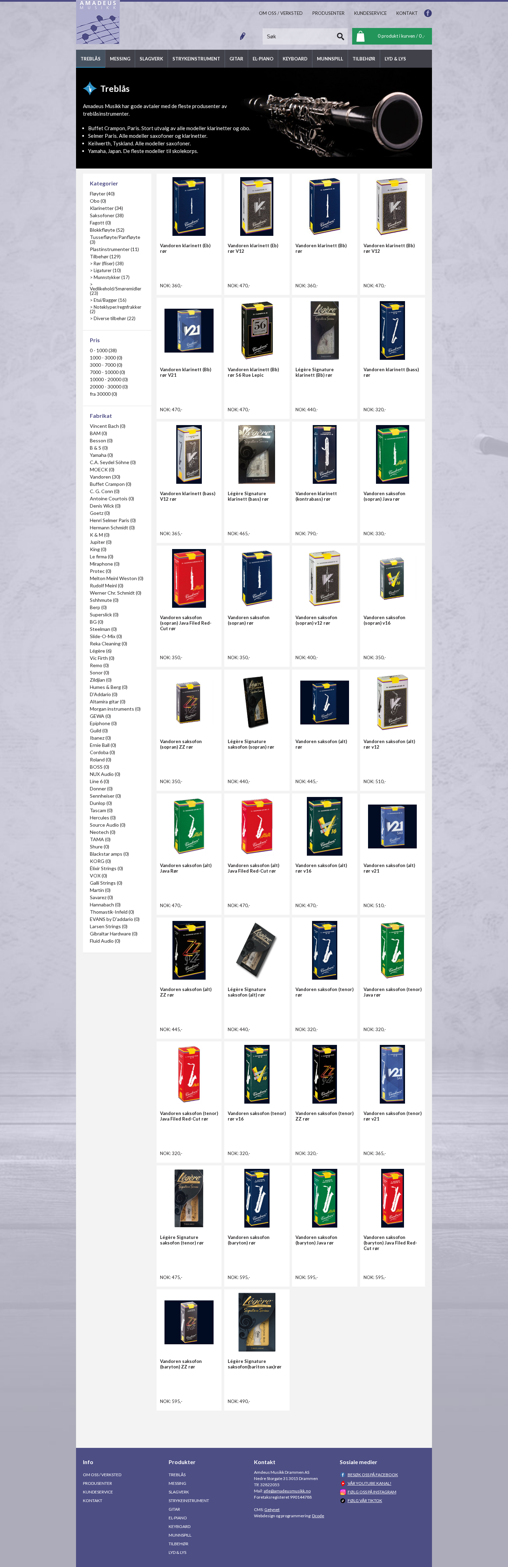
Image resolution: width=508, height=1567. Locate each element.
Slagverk (179, 1491)
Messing (177, 1483)
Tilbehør (178, 1543)
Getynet (272, 1509)
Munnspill (180, 1535)
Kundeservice (98, 1491)
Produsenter (97, 1483)
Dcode (318, 1515)
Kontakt (92, 1500)
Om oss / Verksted (102, 1474)
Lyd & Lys (177, 1552)
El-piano (178, 1517)
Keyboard (179, 1526)
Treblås (177, 1474)
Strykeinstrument (189, 1500)
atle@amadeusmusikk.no (287, 1490)
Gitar (174, 1509)
